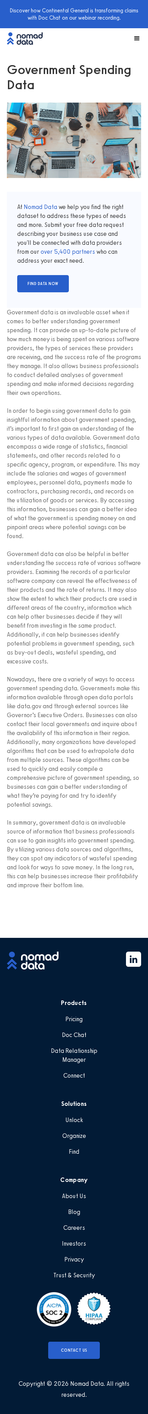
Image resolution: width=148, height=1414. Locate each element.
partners (83, 251)
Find (74, 1151)
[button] (134, 38)
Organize (74, 1136)
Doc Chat (74, 1035)
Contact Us (74, 1350)
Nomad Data (40, 207)
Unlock (74, 1120)
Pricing (74, 1019)
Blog (74, 1212)
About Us (74, 1196)
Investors (74, 1243)
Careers (74, 1228)
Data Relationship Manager (74, 1055)
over (47, 251)
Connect (74, 1075)
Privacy (74, 1259)
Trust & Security (74, 1275)
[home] (28, 38)
